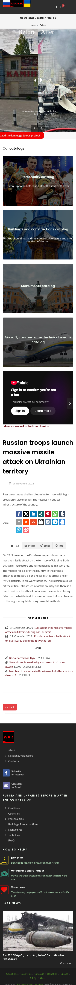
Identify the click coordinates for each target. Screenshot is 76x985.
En (61, 7)
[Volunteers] (4, 890)
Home (33, 25)
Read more (66, 963)
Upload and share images (28, 870)
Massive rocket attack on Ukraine (26, 426)
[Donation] (4, 860)
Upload (64, 973)
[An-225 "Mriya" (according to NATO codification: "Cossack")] (38, 931)
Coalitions (11, 973)
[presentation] (70, 403)
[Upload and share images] (4, 873)
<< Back (9, 707)
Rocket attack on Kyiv (22, 657)
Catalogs (39, 973)
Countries (26, 973)
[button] (19, 514)
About (42, 978)
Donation (17, 858)
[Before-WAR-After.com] (17, 7)
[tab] (15, 545)
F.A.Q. (33, 978)
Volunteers (18, 887)
